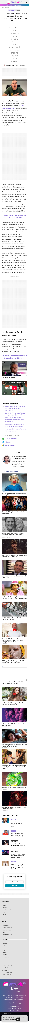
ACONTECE (4, 939)
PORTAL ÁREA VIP (6, 961)
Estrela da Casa (14, 841)
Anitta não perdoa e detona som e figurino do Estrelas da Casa (18, 845)
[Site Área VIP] (14, 2)
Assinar (14, 885)
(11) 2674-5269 (14, 1010)
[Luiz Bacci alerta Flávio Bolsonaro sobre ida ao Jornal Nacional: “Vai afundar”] (5, 863)
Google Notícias (10, 445)
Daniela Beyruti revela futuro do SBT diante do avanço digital (15, 425)
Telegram (8, 442)
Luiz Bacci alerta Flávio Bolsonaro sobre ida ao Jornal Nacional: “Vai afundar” (17, 866)
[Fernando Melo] (5, 65)
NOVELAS (4, 921)
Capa (3, 7)
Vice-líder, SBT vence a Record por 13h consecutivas (16, 430)
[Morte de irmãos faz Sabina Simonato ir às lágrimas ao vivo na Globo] (5, 832)
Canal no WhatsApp (11, 439)
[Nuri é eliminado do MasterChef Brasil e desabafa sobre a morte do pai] (5, 820)
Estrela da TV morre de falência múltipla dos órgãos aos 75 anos (15, 414)
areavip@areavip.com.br (14, 1008)
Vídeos (18, 10)
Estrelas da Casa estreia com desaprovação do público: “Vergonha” (18, 855)
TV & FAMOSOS (5, 901)
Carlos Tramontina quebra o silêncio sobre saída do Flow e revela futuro (14, 419)
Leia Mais (12, 1019)
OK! (18, 1019)
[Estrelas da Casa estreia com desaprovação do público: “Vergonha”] (5, 852)
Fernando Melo (10, 65)
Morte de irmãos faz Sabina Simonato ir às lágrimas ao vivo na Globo (18, 835)
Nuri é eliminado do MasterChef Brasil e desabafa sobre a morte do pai (18, 824)
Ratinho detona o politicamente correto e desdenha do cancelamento (15, 408)
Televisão (7, 7)
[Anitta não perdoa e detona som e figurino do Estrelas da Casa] (5, 842)
